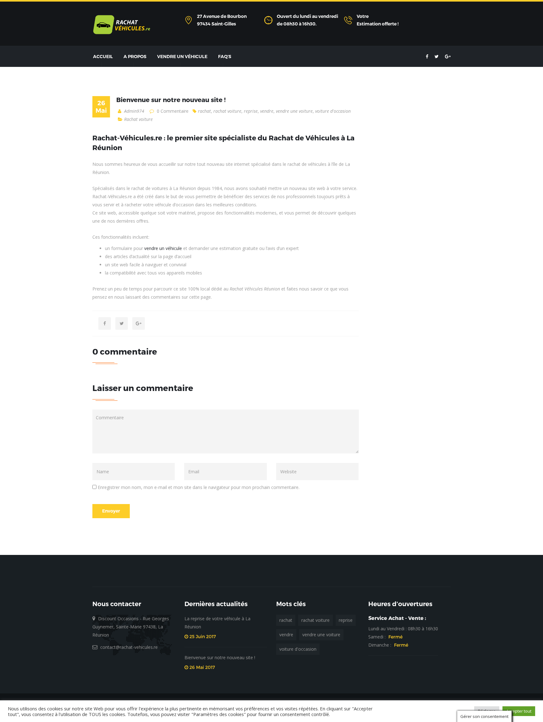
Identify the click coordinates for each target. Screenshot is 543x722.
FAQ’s (224, 56)
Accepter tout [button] (518, 711)
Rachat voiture (138, 119)
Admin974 (133, 111)
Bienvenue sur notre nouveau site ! (171, 99)
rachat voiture (227, 111)
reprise (251, 111)
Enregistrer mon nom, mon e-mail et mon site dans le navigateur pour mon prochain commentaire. (198, 487)
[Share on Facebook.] (104, 323)
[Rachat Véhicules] (121, 24)
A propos (134, 56)
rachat (204, 111)
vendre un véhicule (163, 248)
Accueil (103, 56)
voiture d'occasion (333, 111)
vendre (266, 111)
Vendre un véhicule (182, 56)
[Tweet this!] (121, 323)
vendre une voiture (294, 111)
